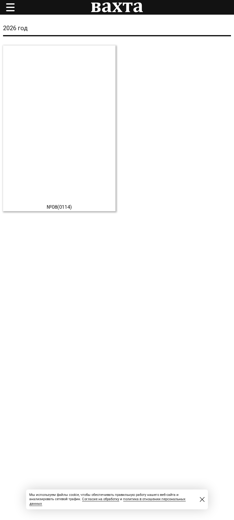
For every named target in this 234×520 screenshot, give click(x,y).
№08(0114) (59, 207)
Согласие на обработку (100, 499)
